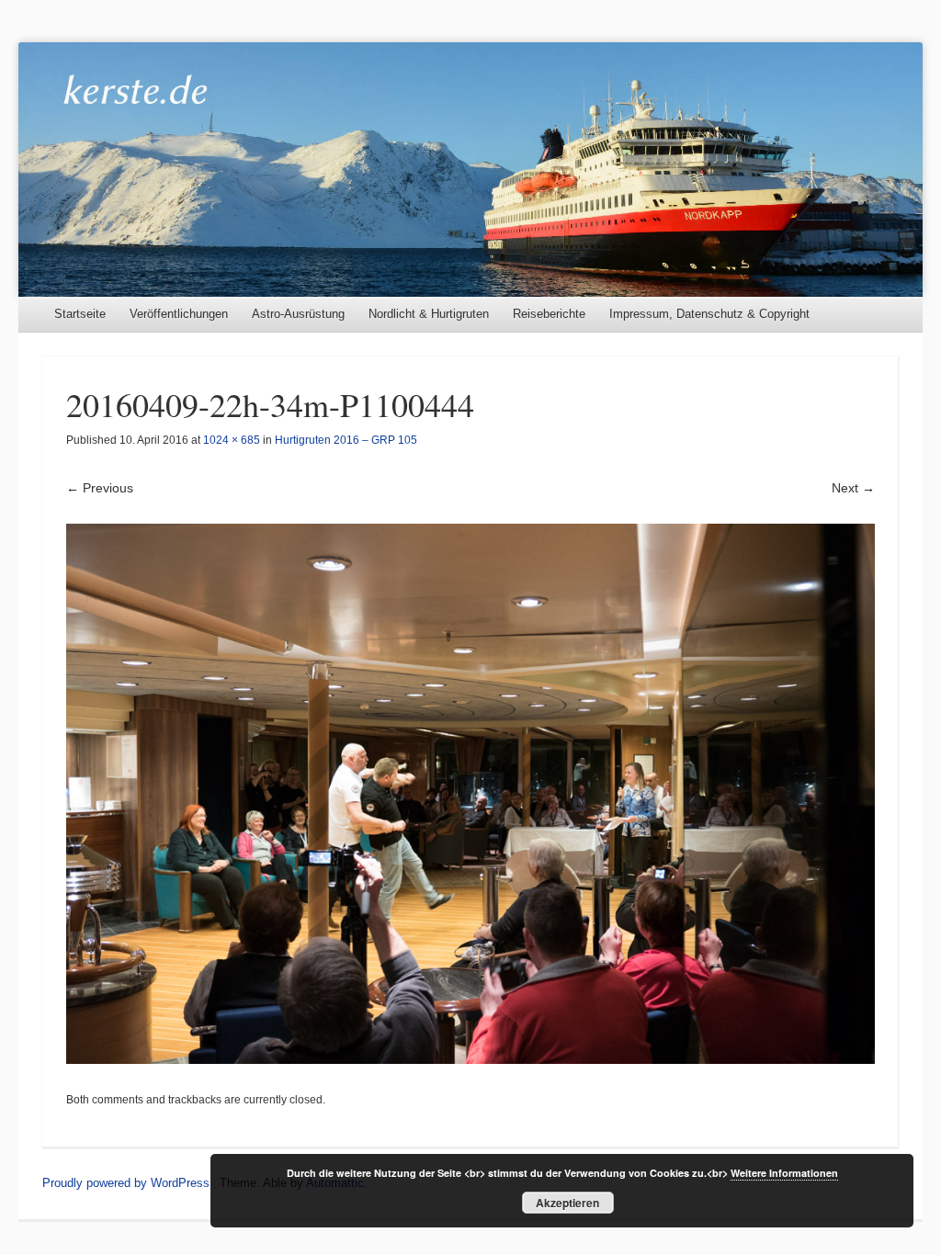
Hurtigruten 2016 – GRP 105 (346, 440)
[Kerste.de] (470, 169)
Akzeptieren (567, 1202)
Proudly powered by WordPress (126, 1183)
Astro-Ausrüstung (298, 314)
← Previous (99, 488)
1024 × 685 (231, 440)
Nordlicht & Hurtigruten (428, 314)
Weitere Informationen (784, 1173)
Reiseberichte (549, 314)
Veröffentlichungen (179, 314)
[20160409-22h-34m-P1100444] (470, 794)
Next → (853, 488)
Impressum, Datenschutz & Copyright (709, 314)
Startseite (80, 314)
